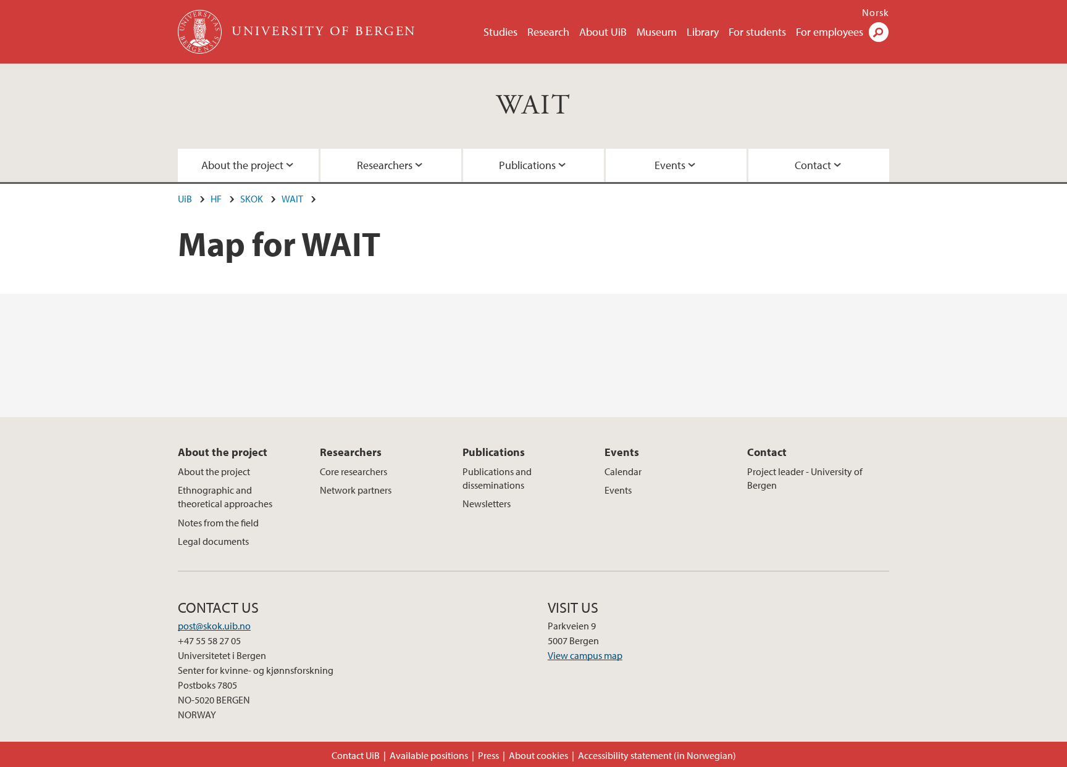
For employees (829, 32)
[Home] (201, 32)
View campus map (585, 655)
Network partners (355, 490)
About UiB (603, 32)
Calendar (623, 471)
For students (757, 32)
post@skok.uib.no (214, 626)
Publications (527, 165)
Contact (813, 165)
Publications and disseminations (497, 478)
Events (670, 165)
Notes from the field (218, 522)
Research (548, 32)
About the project (242, 165)
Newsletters (486, 503)
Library (703, 32)
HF (216, 199)
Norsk (875, 12)
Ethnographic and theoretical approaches (225, 497)
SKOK (251, 199)
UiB (185, 199)
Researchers (384, 165)
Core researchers (353, 471)
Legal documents (213, 541)
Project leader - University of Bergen (805, 478)
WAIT (534, 105)
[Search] (878, 32)
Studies (500, 32)
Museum (657, 32)
